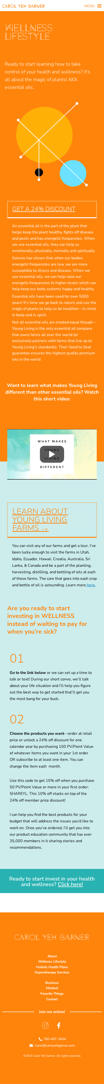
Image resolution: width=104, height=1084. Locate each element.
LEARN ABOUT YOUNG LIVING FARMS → (40, 519)
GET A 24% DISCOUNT (43, 209)
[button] (93, 6)
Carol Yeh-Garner (23, 6)
